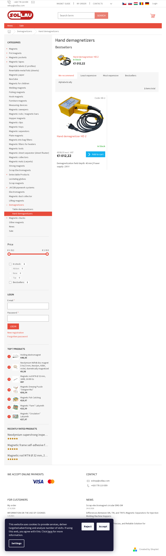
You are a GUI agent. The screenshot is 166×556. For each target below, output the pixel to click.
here (50, 531)
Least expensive (88, 75)
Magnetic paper (16, 75)
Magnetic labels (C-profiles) (22, 66)
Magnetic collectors (18, 157)
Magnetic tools (16, 148)
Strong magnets (17, 166)
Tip (16, 277)
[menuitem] (10, 25)
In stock (19, 264)
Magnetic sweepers (18, 109)
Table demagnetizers (22, 209)
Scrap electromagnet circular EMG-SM (104, 505)
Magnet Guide (63, 3)
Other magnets (16, 222)
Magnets (13, 49)
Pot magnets (15, 53)
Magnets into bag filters (20, 140)
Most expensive (111, 75)
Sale (11, 231)
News (11, 226)
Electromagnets (17, 192)
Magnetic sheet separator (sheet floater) (29, 153)
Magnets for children (19, 83)
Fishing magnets (17, 92)
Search (101, 15)
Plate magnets (16, 135)
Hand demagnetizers (22, 213)
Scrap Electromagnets (20, 170)
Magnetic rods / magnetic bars (24, 114)
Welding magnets (17, 88)
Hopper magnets (17, 118)
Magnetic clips (16, 122)
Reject (88, 526)
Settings (17, 543)
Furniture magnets (18, 100)
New (17, 273)
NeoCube (13, 79)
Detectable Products (19, 174)
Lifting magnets (16, 200)
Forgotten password (17, 336)
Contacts (98, 3)
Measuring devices (18, 105)
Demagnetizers (16, 205)
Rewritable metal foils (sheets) (24, 70)
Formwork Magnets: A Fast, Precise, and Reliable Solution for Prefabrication (115, 525)
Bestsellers (20, 282)
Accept (103, 526)
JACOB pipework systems (21, 187)
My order (81, 3)
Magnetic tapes (16, 61)
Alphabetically (65, 82)
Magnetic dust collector (20, 196)
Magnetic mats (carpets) (21, 161)
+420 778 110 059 (99, 485)
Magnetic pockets (18, 57)
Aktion (18, 268)
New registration (15, 332)
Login (13, 326)
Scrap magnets (16, 183)
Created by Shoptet (149, 549)
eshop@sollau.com (100, 480)
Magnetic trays (16, 127)
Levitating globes (17, 179)
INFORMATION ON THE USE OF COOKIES (26, 513)
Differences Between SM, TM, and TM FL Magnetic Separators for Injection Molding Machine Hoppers (122, 514)
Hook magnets (16, 96)
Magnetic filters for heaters (22, 144)
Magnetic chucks (17, 218)
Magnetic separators (19, 131)
